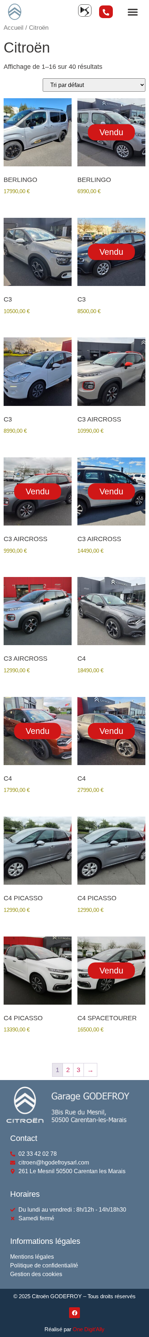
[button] (132, 12)
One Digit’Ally (89, 1329)
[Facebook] (74, 1312)
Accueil (14, 27)
